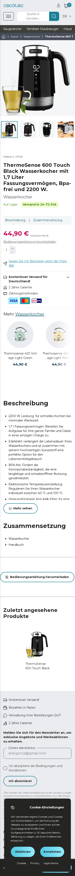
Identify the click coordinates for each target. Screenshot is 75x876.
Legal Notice (51, 863)
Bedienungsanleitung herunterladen (29, 242)
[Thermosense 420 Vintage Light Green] (20, 334)
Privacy (34, 863)
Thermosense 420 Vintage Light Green (20, 356)
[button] (69, 129)
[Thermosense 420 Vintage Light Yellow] (59, 334)
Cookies (21, 863)
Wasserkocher (29, 314)
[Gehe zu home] (3, 37)
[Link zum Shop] (13, 5)
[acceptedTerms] (5, 768)
